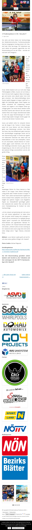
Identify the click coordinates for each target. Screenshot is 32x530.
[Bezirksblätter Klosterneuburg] (15, 479)
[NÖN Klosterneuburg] (15, 455)
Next (28, 493)
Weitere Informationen (18, 528)
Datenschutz (13, 512)
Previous (3, 493)
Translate (27, 514)
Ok (9, 528)
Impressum (5, 512)
